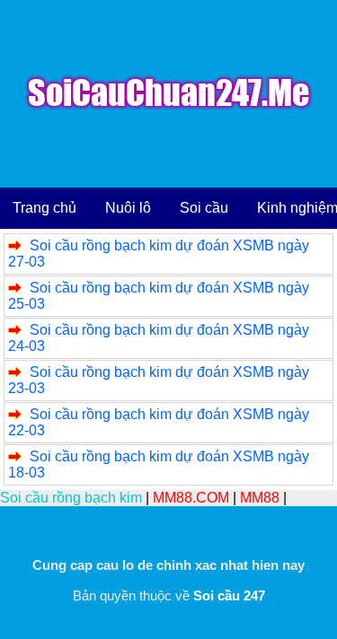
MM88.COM (191, 497)
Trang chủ (44, 207)
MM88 (259, 497)
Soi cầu (204, 207)
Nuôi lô (128, 207)
